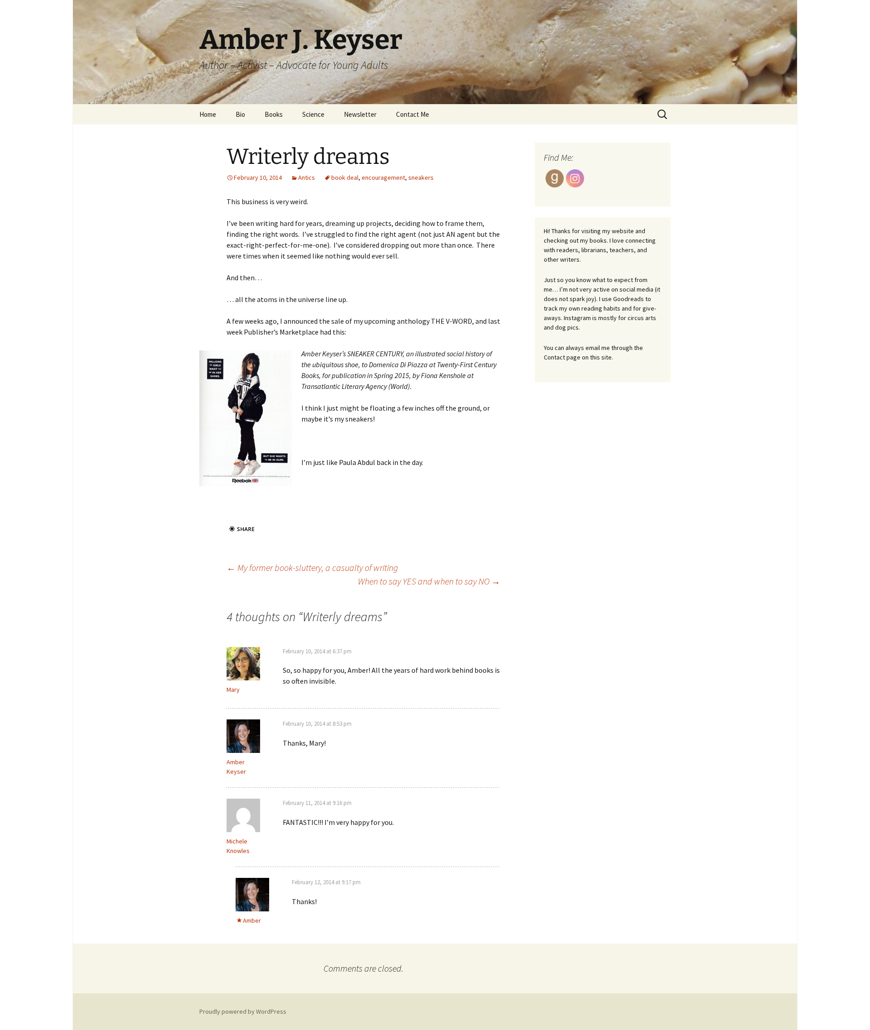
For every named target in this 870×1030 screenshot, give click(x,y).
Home (207, 114)
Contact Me (412, 114)
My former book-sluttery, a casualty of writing (312, 567)
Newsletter (360, 114)
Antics (306, 177)
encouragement (383, 177)
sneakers (421, 177)
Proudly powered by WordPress (242, 1011)
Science (313, 114)
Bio (240, 114)
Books (274, 114)
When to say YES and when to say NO (429, 581)
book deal (344, 177)
